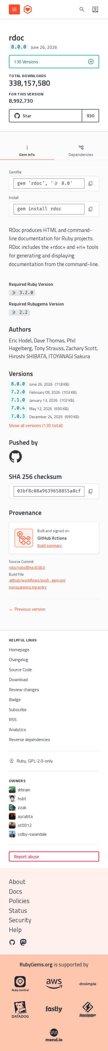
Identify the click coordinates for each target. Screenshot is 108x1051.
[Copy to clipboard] (90, 184)
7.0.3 (18, 416)
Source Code (20, 669)
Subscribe (18, 709)
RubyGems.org (36, 964)
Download (18, 679)
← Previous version (27, 609)
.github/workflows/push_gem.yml (37, 580)
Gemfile (15, 172)
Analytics (17, 729)
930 (90, 115)
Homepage (19, 649)
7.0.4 (18, 408)
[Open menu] (14, 9)
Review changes (24, 689)
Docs (15, 891)
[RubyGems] (27, 9)
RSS (13, 719)
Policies (19, 901)
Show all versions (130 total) (36, 425)
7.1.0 (18, 400)
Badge (15, 699)
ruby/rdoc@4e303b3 (27, 567)
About (17, 881)
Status (18, 910)
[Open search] (82, 9)
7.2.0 (18, 392)
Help (15, 929)
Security (20, 920)
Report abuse (26, 856)
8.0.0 (18, 384)
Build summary (49, 545)
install (14, 197)
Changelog (18, 659)
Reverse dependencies (29, 739)
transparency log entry (28, 587)
